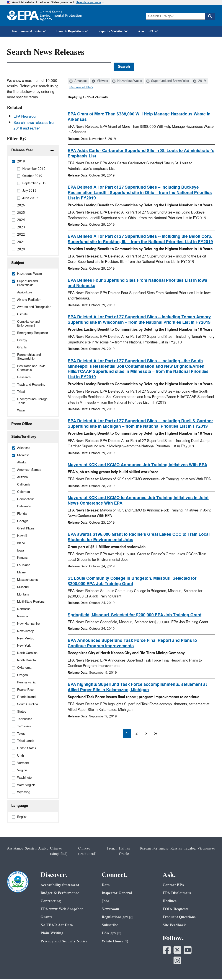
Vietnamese (206, 848)
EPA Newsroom (25, 116)
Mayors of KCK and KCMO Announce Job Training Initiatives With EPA (137, 465)
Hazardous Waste (129, 81)
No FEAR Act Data (57, 925)
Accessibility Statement (60, 885)
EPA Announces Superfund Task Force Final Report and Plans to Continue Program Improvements (132, 643)
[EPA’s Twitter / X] (177, 950)
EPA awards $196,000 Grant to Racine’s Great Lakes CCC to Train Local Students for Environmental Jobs (139, 537)
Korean (145, 848)
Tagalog (190, 848)
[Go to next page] (146, 733)
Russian (176, 848)
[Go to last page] (155, 733)
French (112, 848)
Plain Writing (52, 933)
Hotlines (169, 901)
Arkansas (80, 81)
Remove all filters (81, 87)
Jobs (105, 901)
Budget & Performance (60, 893)
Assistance (15, 848)
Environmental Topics (27, 31)
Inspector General (117, 893)
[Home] (44, 15)
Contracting (51, 901)
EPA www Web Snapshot (62, 909)
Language (19, 806)
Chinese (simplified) (58, 851)
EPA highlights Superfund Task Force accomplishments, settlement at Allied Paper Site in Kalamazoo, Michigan (137, 687)
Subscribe (110, 925)
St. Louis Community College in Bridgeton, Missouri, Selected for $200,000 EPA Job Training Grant (132, 581)
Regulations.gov (115, 917)
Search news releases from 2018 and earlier (34, 125)
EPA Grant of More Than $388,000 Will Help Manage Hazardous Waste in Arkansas (139, 117)
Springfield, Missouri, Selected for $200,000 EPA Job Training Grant (134, 615)
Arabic (43, 848)
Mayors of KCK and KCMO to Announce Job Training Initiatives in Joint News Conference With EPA (138, 501)
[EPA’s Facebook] (167, 950)
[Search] (210, 16)
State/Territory (23, 437)
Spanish (30, 848)
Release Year (22, 150)
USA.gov (109, 933)
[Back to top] (210, 967)
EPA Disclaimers (177, 893)
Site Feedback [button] (174, 925)
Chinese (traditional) (87, 851)
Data (106, 885)
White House (112, 941)
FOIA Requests (175, 909)
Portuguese (160, 848)
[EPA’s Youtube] (187, 950)
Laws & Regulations (70, 31)
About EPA (146, 31)
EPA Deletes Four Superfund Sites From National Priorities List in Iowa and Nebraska (137, 283)
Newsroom (110, 909)
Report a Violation (110, 31)
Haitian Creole (124, 851)
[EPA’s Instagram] (177, 960)
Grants (46, 917)
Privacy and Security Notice (64, 941)
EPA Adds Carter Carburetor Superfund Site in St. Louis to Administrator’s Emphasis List (141, 153)
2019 (201, 81)
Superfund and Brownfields (169, 81)
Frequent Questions (179, 917)
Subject (17, 263)
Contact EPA (173, 885)
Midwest (102, 81)
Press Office (21, 424)
